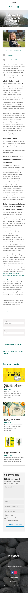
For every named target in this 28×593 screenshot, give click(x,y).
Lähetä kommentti (15, 525)
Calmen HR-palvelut (8, 312)
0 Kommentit (9, 55)
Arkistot (6, 330)
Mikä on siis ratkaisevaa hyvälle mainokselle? (12, 420)
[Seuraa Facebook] (12, 572)
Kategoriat (6, 321)
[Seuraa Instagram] (15, 572)
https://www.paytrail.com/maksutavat (14, 586)
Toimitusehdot (14, 577)
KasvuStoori (17, 50)
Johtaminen (9, 50)
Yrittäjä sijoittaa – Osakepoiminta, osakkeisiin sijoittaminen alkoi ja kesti (13, 386)
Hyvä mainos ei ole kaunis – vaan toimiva (12, 453)
